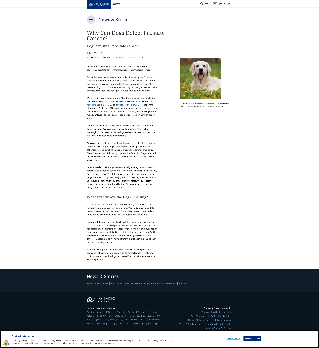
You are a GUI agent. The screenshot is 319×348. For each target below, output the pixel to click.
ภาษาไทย (101, 323)
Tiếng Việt (101, 315)
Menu (117, 4)
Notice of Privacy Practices (200, 320)
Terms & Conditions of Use (192, 324)
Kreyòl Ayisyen (111, 319)
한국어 (99, 319)
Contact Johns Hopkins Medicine (217, 312)
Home (89, 283)
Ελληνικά (154, 319)
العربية (124, 319)
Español (90, 312)
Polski (143, 319)
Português (154, 312)
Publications (116, 283)
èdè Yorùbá (148, 315)
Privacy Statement (223, 320)
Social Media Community (136, 283)
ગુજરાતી (90, 323)
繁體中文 (110, 312)
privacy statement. (106, 343)
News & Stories (114, 19)
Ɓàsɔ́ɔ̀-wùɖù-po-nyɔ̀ (118, 315)
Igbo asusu (135, 315)
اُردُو (110, 323)
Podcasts (183, 283)
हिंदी (126, 323)
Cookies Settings (233, 339)
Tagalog (131, 312)
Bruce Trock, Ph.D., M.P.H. (130, 104)
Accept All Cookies (252, 339)
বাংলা (158, 315)
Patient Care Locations (221, 316)
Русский (142, 312)
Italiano (90, 315)
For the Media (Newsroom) (163, 283)
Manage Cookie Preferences (219, 328)
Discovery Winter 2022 (125, 57)
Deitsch (134, 323)
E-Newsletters (101, 283)
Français (121, 312)
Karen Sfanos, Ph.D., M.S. (99, 104)
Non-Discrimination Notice (219, 324)
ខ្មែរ (142, 323)
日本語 (90, 319)
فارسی (119, 323)
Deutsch (134, 319)
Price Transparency (200, 316)
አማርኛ (100, 312)
